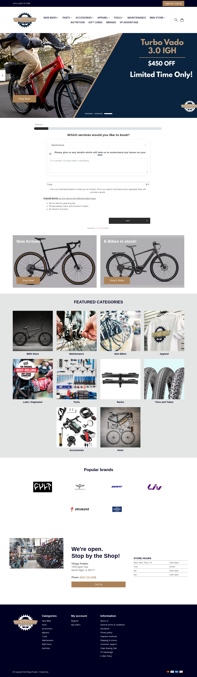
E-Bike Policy (106, 656)
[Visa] (172, 672)
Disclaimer (105, 628)
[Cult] (43, 487)
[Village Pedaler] (25, 20)
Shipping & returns (108, 640)
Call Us (98, 584)
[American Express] (176, 672)
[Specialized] (80, 509)
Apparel (164, 354)
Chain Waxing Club (108, 648)
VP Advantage (129, 22)
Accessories (77, 450)
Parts (120, 450)
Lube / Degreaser (33, 402)
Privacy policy (106, 632)
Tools (76, 402)
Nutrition (78, 22)
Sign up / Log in (173, 3)
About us (104, 620)
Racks (120, 402)
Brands (111, 22)
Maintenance (136, 17)
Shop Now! (24, 98)
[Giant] (117, 487)
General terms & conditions (112, 624)
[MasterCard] (168, 672)
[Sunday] (117, 509)
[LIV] (154, 487)
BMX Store (33, 354)
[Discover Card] (181, 672)
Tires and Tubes (164, 402)
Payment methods (108, 636)
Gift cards (95, 22)
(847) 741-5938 (88, 577)
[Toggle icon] (176, 20)
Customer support (108, 644)
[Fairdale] (80, 487)
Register (75, 620)
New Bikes (120, 354)
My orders (75, 624)
